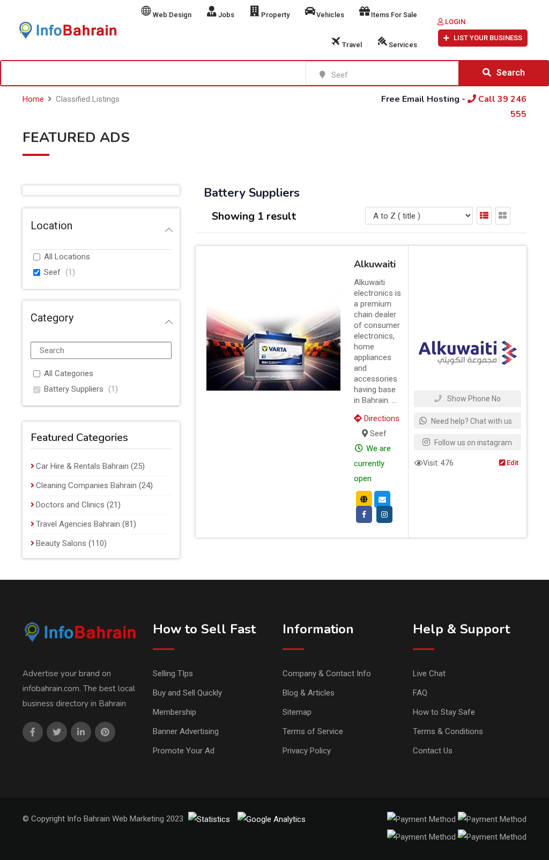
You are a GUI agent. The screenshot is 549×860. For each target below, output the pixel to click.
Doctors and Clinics (70, 505)
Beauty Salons (61, 543)
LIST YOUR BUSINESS (488, 38)
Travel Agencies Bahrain (78, 524)
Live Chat (429, 673)
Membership (174, 712)
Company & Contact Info (327, 673)
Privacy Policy (307, 751)
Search (510, 73)
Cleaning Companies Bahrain (86, 485)
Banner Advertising (186, 731)
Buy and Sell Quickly (187, 693)
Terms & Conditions (448, 731)
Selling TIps (173, 673)
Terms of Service (313, 731)
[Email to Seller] (382, 499)
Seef (52, 272)
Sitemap (297, 712)
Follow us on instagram (472, 442)
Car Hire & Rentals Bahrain (82, 466)
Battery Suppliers (73, 389)
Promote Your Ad (183, 751)
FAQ (420, 693)
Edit (511, 463)
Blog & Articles (309, 693)
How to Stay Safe (444, 712)
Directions (380, 418)
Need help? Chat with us (470, 421)
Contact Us (432, 751)
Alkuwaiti (375, 264)
